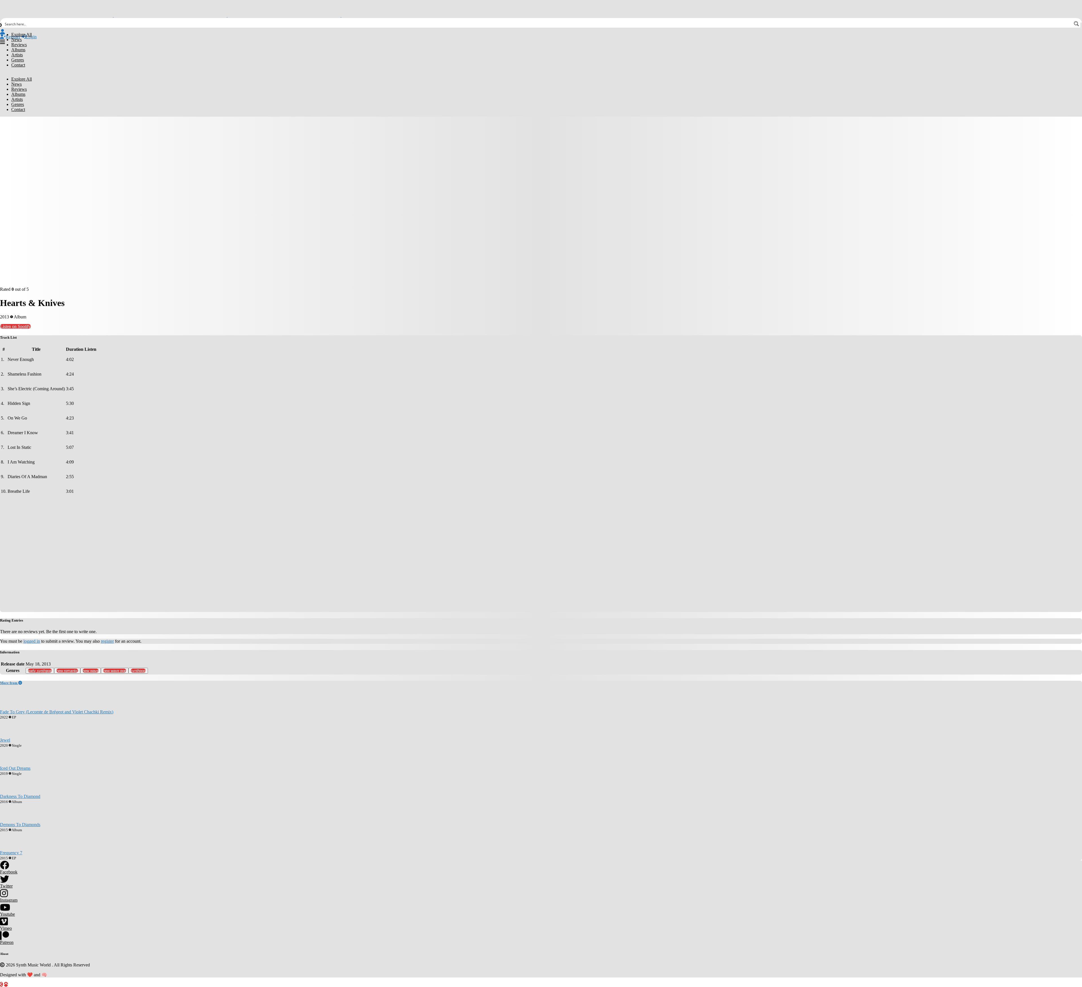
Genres (17, 59)
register (107, 641)
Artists (17, 54)
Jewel (5, 740)
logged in (31, 641)
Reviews (19, 44)
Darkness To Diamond (20, 796)
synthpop (138, 671)
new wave (91, 671)
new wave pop (114, 671)
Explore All (21, 34)
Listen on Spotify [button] (15, 326)
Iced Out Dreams (15, 768)
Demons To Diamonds (20, 824)
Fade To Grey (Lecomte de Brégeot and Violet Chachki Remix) (56, 711)
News (16, 39)
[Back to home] (1, 984)
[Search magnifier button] (1076, 24)
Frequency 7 (11, 852)
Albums (18, 49)
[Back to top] (6, 984)
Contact (18, 65)
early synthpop (40, 671)
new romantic (67, 671)
